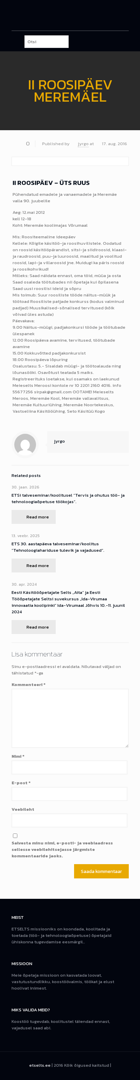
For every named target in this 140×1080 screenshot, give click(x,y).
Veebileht (23, 809)
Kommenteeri (29, 684)
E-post (21, 782)
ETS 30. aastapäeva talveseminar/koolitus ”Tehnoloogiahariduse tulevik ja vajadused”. (58, 547)
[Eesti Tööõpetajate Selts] (70, 15)
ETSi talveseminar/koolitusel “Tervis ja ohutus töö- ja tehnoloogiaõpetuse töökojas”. (68, 498)
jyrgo (83, 143)
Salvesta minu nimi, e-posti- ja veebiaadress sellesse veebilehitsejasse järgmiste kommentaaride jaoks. (62, 849)
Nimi (18, 756)
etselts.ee (40, 1065)
